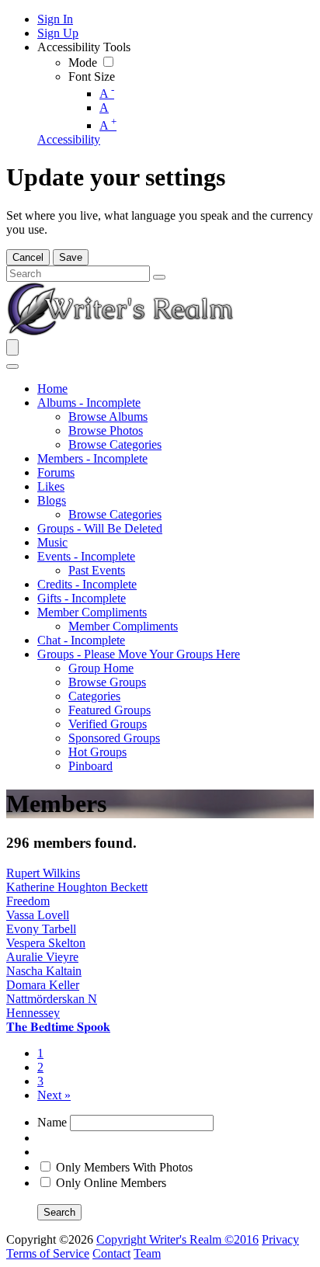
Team (147, 1253)
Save (70, 257)
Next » (54, 1095)
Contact (111, 1253)
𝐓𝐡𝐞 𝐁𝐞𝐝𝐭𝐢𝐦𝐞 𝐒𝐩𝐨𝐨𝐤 (58, 1026)
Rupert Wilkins (43, 873)
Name (52, 1122)
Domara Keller (42, 984)
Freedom (28, 901)
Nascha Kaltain (44, 970)
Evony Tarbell (41, 928)
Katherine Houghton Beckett (77, 887)
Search (59, 1212)
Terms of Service (47, 1253)
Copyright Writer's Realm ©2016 (177, 1239)
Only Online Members (111, 1182)
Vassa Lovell (37, 915)
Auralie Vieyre (42, 956)
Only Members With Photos (124, 1167)
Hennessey (33, 1012)
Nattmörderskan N (51, 998)
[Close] (12, 366)
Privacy (280, 1239)
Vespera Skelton (45, 942)
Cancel (27, 257)
